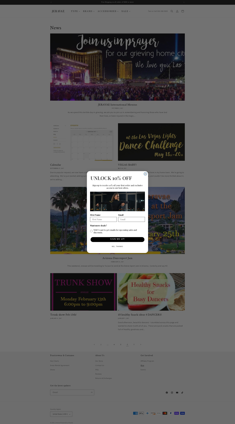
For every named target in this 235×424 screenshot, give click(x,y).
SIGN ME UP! (117, 239)
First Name (95, 215)
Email (120, 215)
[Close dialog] (145, 173)
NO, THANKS (117, 246)
